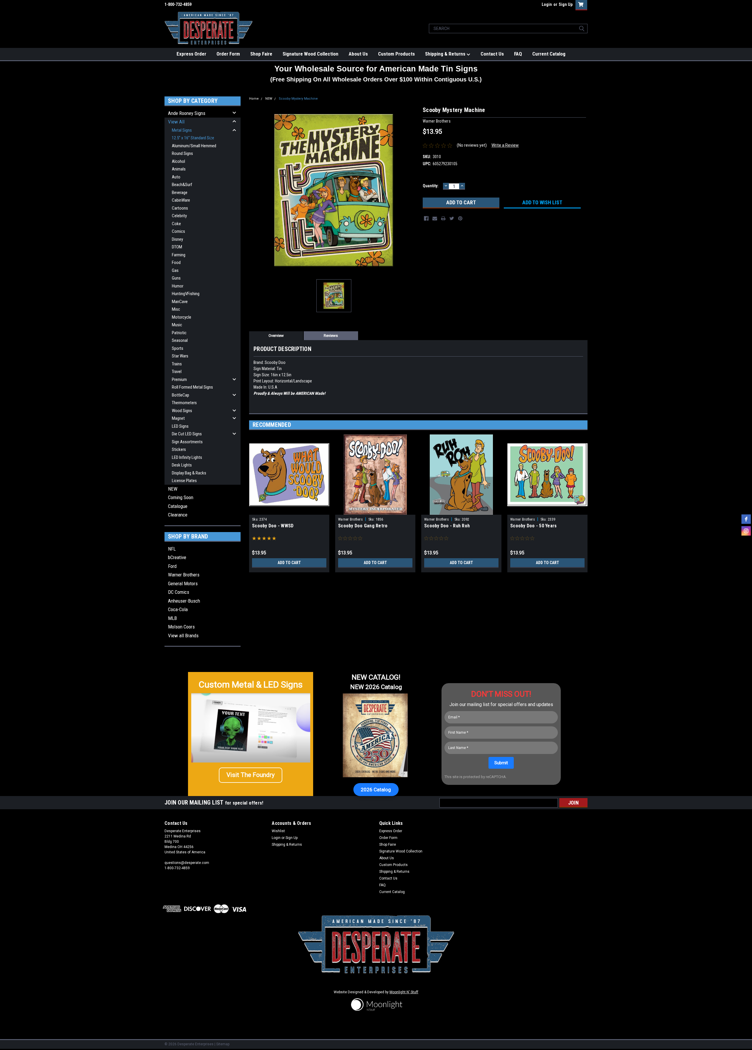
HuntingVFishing (185, 293)
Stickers (179, 449)
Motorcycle (181, 317)
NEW (172, 489)
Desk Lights (182, 465)
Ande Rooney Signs (186, 113)
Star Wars (180, 356)
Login (547, 4)
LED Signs (180, 426)
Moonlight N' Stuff (404, 992)
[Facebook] (426, 218)
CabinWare (181, 200)
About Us (358, 54)
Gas (175, 270)
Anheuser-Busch (184, 601)
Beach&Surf (182, 184)
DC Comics (178, 592)
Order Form (228, 54)
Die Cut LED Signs (187, 434)
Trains (177, 364)
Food (176, 262)
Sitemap (222, 1044)
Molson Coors (181, 627)
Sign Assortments (187, 441)
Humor (177, 286)
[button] (250, 775)
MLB (172, 618)
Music (177, 324)
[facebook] (746, 519)
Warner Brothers (183, 575)
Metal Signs (182, 130)
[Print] (443, 218)
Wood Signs (182, 410)
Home (254, 99)
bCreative (177, 557)
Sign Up (566, 4)
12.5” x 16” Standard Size (193, 138)
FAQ (518, 54)
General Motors (183, 583)
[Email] (434, 218)
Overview (276, 335)
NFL (172, 549)
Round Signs (182, 153)
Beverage (179, 192)
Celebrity (179, 215)
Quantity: (431, 185)
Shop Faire (261, 54)
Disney (177, 239)
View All (176, 122)
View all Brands (183, 635)
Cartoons (180, 208)
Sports (177, 348)
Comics (178, 231)
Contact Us (492, 54)
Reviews (331, 335)
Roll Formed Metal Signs (192, 387)
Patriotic (179, 332)
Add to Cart (289, 562)
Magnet (178, 418)
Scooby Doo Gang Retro (362, 526)
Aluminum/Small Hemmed (194, 145)
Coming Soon (180, 497)
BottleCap (180, 395)
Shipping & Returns (445, 54)
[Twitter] (451, 218)
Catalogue (177, 506)
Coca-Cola (178, 609)
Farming (178, 255)
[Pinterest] (460, 218)
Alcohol (178, 161)
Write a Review (505, 145)
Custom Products (396, 54)
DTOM (177, 247)
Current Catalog (548, 54)
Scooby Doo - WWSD (272, 526)
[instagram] (746, 531)
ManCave (180, 301)
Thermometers (184, 402)
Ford (172, 566)
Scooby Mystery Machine (298, 99)
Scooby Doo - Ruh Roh (447, 526)
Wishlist (278, 831)
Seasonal (180, 340)
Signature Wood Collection (310, 54)
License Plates (184, 480)
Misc (176, 309)
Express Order (191, 54)
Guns (176, 278)
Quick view (289, 510)
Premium (179, 379)
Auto (176, 177)
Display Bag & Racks (189, 473)
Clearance (177, 515)
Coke (176, 223)
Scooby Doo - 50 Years (533, 526)
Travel (177, 371)
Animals (179, 169)
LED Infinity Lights (187, 457)
